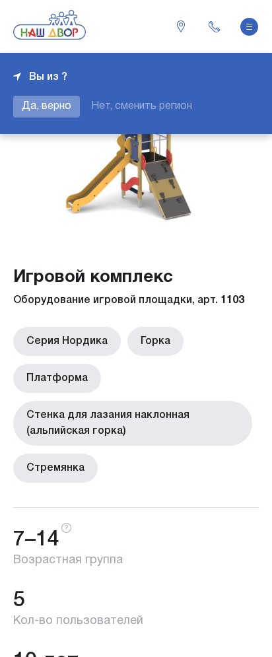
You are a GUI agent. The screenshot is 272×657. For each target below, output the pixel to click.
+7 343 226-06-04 (213, 26)
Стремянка (55, 468)
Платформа (57, 378)
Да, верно (46, 106)
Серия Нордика (67, 341)
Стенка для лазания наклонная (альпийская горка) (107, 423)
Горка (155, 341)
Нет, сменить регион (141, 106)
